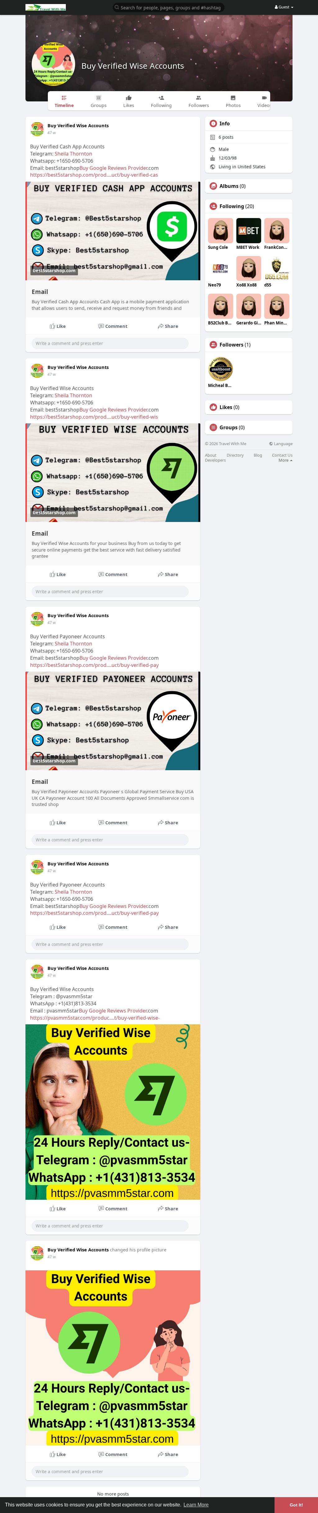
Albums (229, 186)
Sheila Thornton (73, 153)
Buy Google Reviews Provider (113, 168)
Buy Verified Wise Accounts (132, 65)
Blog (258, 455)
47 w (52, 132)
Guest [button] (284, 7)
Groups (229, 427)
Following (232, 206)
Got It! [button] (296, 1504)
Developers (215, 460)
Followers (231, 344)
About (210, 455)
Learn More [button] (196, 1504)
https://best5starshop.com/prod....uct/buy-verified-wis (94, 416)
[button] (169, 7)
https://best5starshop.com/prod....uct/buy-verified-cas (94, 174)
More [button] (284, 460)
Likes (226, 407)
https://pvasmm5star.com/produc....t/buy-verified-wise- (95, 1017)
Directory (235, 455)
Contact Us (282, 455)
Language (283, 444)
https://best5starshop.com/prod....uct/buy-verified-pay (94, 665)
